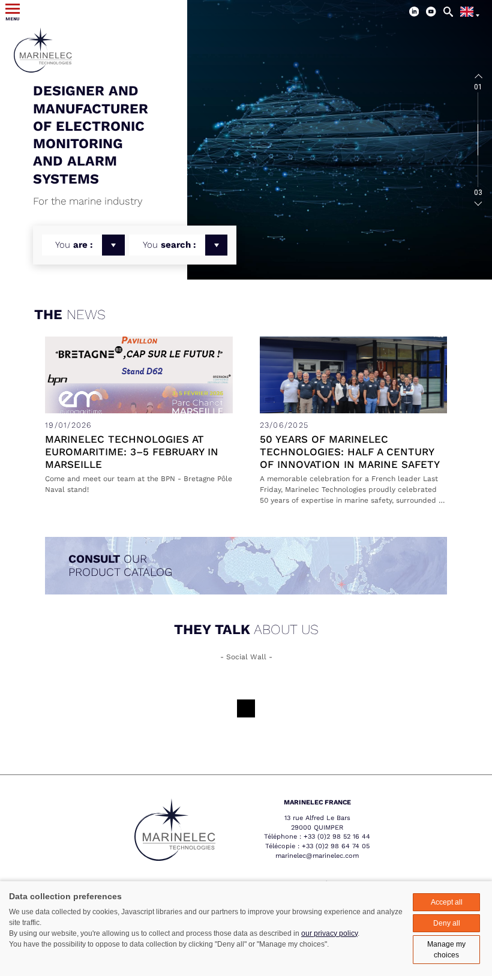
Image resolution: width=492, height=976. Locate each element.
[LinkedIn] (414, 11)
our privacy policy (329, 933)
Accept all (447, 902)
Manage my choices (446, 949)
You (74, 245)
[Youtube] (431, 11)
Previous (478, 77)
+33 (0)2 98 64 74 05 (336, 846)
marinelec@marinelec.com (317, 855)
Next (478, 203)
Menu (12, 19)
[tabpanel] (339, 140)
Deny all (446, 923)
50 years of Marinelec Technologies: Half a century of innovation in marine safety (350, 452)
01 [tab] (478, 87)
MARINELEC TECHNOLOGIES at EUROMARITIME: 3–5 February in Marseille (131, 452)
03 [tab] (478, 192)
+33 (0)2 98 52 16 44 (337, 836)
